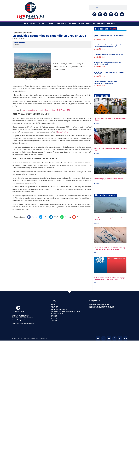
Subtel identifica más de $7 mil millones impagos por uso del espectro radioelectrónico (109, 278)
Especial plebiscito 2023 (100, 305)
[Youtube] (122, 14)
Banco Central (62, 132)
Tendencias (111, 24)
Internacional (61, 24)
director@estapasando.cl (19, 320)
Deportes (72, 24)
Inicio (26, 24)
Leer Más (97, 123)
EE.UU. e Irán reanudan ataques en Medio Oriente (109, 54)
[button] (33, 217)
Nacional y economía (46, 24)
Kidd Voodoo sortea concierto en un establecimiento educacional (105, 82)
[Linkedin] (111, 14)
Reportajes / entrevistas (95, 24)
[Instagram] (100, 14)
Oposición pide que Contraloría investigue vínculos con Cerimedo (107, 63)
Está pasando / (105, 29)
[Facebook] (94, 14)
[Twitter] (105, 14)
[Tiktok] (116, 14)
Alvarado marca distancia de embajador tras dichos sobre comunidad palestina (108, 45)
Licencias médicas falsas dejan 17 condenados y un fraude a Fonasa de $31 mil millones (109, 248)
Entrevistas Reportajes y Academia (66, 312)
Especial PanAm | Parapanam (101, 307)
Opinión (81, 24)
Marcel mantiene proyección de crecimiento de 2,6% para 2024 (47, 110)
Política (33, 24)
